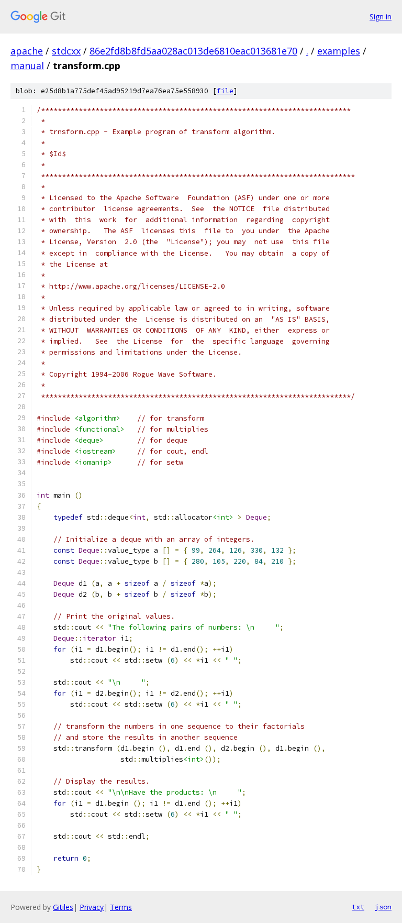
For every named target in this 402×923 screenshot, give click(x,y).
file (225, 90)
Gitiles (63, 907)
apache (26, 51)
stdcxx (66, 51)
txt (358, 906)
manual (27, 65)
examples (338, 51)
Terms (121, 907)
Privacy (92, 907)
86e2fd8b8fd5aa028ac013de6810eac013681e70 (193, 51)
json (383, 906)
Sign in (381, 16)
